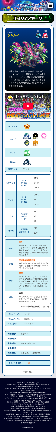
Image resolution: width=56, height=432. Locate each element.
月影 (28, 363)
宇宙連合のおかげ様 (27, 260)
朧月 (21, 242)
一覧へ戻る (28, 372)
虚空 (21, 273)
